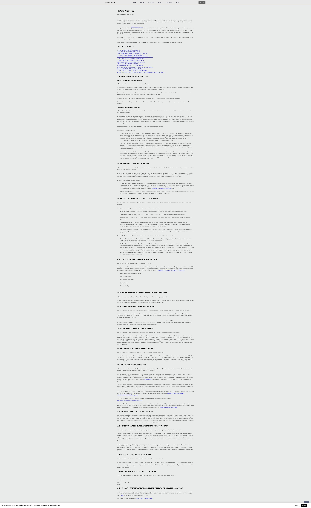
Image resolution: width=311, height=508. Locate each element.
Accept (304, 505)
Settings (296, 505)
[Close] (309, 505)
